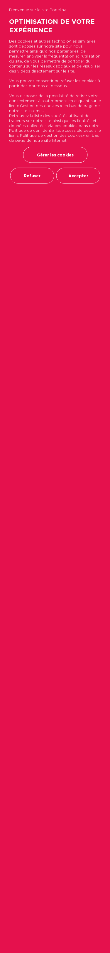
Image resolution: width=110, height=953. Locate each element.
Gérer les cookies (55, 155)
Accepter (78, 175)
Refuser (32, 175)
